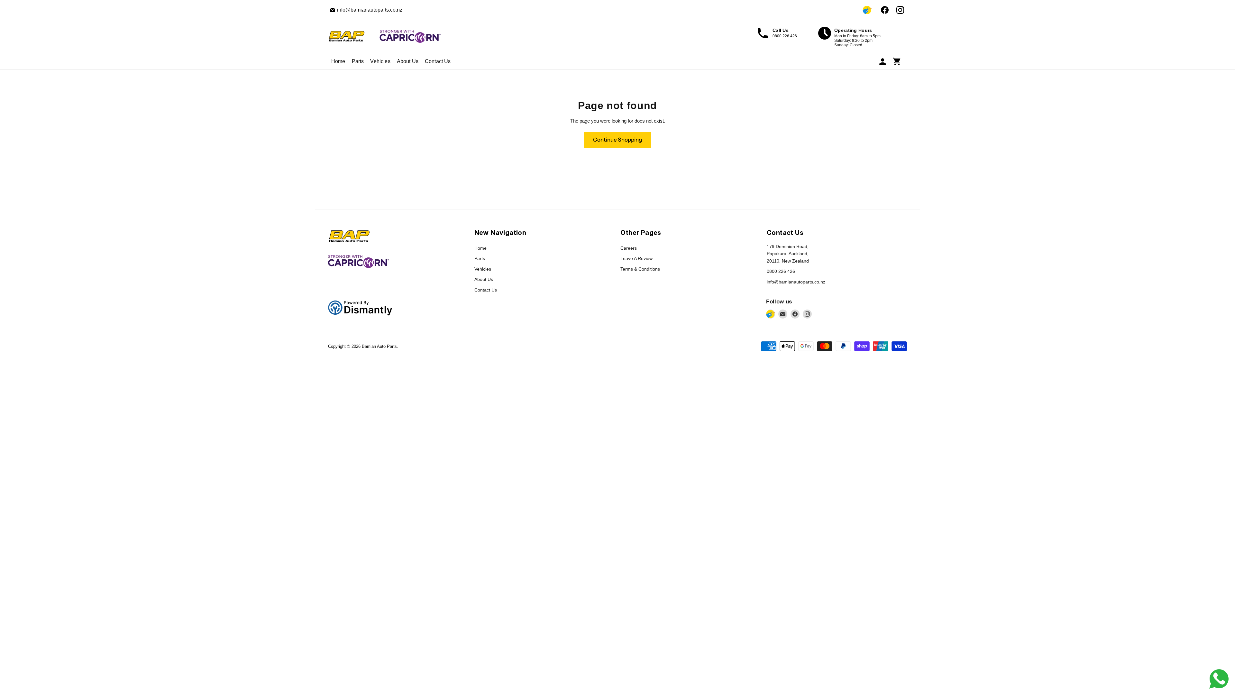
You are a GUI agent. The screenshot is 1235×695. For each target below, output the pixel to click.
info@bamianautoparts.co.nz (796, 281)
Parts (358, 61)
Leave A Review (636, 258)
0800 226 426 (781, 271)
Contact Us (438, 61)
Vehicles (380, 61)
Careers (628, 248)
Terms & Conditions (640, 269)
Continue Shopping (617, 139)
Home (338, 61)
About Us (407, 61)
